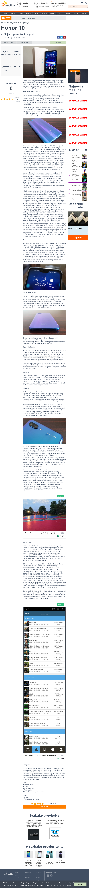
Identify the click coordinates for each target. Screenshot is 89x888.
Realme (76, 13)
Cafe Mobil (28, 872)
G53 (75, 180)
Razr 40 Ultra (76, 156)
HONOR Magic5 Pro (78, 166)
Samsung (52, 13)
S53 (73, 198)
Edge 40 (75, 170)
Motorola (44, 13)
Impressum (38, 872)
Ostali (84, 13)
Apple (13, 13)
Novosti (17, 872)
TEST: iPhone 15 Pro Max (78, 162)
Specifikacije (24, 42)
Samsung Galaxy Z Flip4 (79, 190)
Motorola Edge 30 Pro (79, 195)
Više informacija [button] (66, 885)
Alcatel (5, 13)
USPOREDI (58, 42)
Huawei (28, 13)
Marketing (38, 874)
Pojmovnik (28, 877)
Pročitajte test (8, 42)
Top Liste (17, 877)
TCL (60, 13)
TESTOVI (6, 18)
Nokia (36, 13)
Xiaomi (68, 13)
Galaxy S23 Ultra (77, 175)
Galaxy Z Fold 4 (76, 184)
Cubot (21, 13)
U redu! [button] (80, 884)
